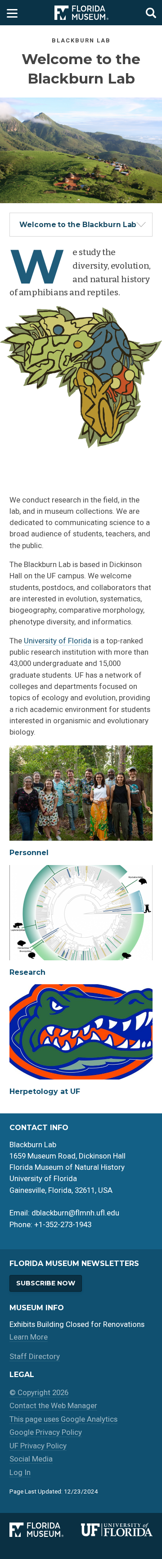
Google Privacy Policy (45, 1432)
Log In (20, 1472)
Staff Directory (34, 1356)
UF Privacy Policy (38, 1445)
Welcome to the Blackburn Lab (77, 224)
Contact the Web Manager (53, 1405)
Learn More (28, 1336)
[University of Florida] (117, 1529)
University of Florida (57, 640)
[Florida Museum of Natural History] (45, 1529)
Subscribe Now (45, 1283)
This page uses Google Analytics (63, 1419)
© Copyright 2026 (38, 1392)
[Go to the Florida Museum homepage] (81, 12)
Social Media (31, 1458)
